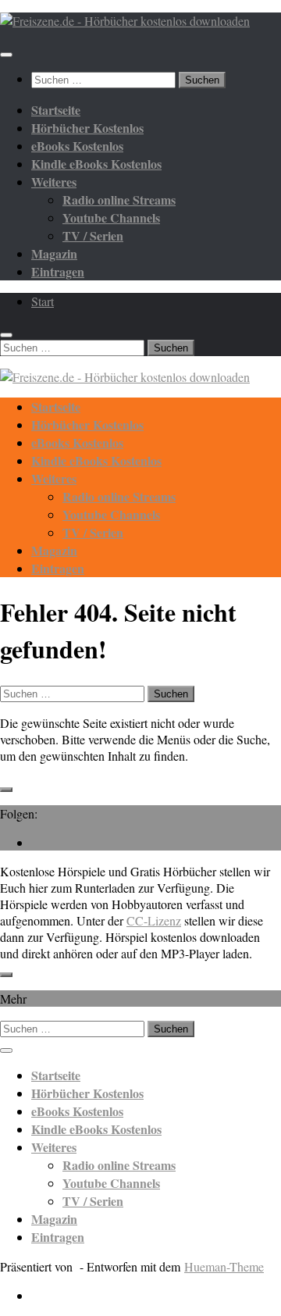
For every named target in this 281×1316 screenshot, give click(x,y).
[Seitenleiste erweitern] (6, 789)
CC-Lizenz (153, 920)
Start (42, 301)
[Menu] (6, 54)
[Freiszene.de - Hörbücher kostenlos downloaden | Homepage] (125, 20)
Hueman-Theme (224, 1266)
